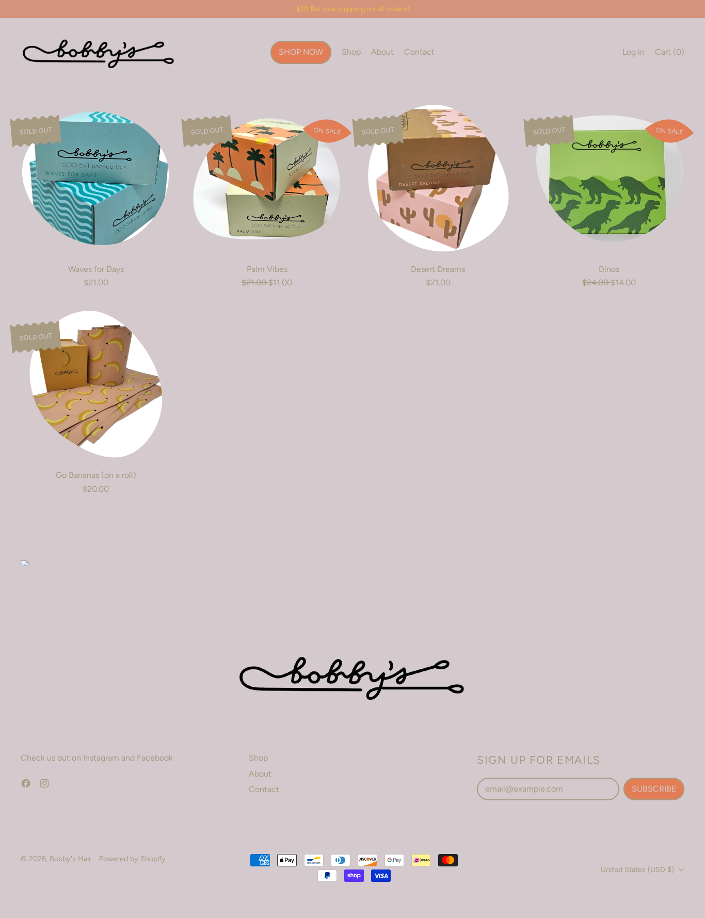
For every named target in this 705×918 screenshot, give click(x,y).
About (382, 52)
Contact (419, 52)
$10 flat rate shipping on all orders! (352, 8)
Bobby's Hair (70, 858)
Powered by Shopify (132, 858)
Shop (351, 52)
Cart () (669, 54)
